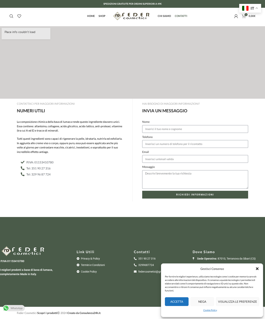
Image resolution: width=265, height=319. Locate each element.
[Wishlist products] (19, 16)
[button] (257, 269)
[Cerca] (11, 16)
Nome (146, 121)
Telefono (147, 137)
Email (145, 151)
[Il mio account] (236, 16)
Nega (202, 301)
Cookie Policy (210, 310)
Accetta (176, 301)
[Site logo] (132, 15)
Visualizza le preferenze (237, 301)
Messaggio (148, 166)
